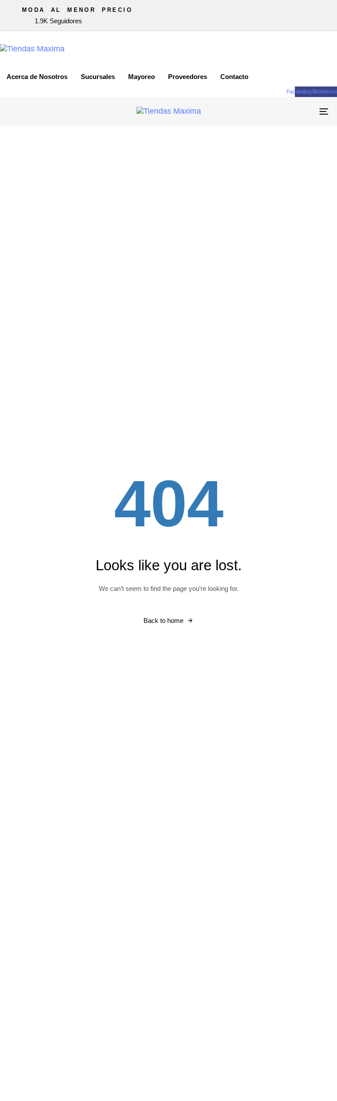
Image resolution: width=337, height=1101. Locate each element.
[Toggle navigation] (275, 111)
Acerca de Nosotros (37, 76)
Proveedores (187, 76)
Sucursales (98, 76)
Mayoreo (141, 76)
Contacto (234, 76)
